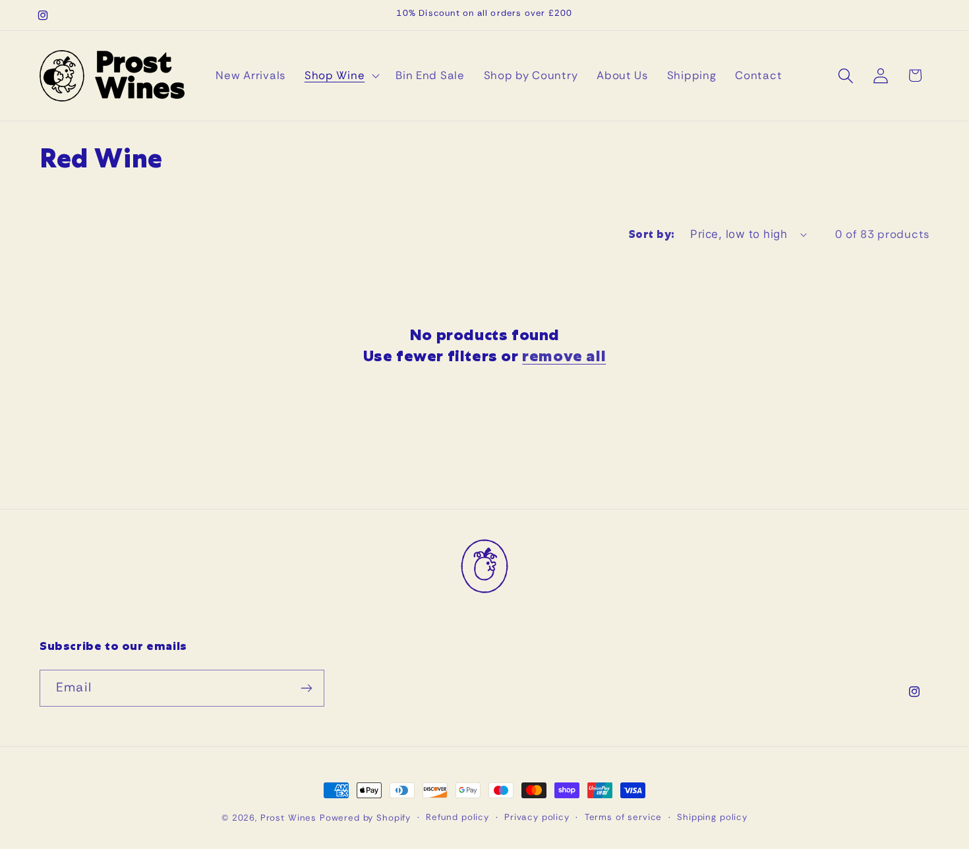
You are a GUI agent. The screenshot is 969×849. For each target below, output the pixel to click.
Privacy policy (537, 817)
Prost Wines (288, 817)
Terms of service (623, 817)
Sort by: (652, 234)
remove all (564, 356)
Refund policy (457, 817)
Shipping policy (712, 817)
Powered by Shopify (365, 817)
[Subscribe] (306, 688)
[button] (340, 75)
